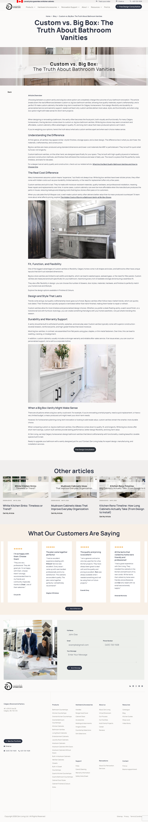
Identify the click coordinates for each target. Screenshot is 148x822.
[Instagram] (136, 686)
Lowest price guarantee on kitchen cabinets (39, 1)
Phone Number (108, 641)
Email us (121, 1)
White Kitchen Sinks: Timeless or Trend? (23, 507)
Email (68, 641)
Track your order (104, 1)
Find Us (107, 7)
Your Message (71, 651)
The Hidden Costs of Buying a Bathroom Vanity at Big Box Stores (86, 197)
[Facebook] (139, 686)
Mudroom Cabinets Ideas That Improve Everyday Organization (69, 507)
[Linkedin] (133, 686)
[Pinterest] (142, 686)
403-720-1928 (137, 1)
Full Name (70, 630)
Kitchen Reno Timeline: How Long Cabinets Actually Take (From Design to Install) (121, 509)
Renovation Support (69, 7)
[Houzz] (130, 686)
